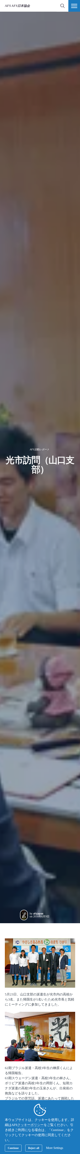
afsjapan (38, 913)
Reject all (33, 1148)
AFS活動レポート (39, 449)
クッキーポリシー (30, 1125)
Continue (13, 1148)
